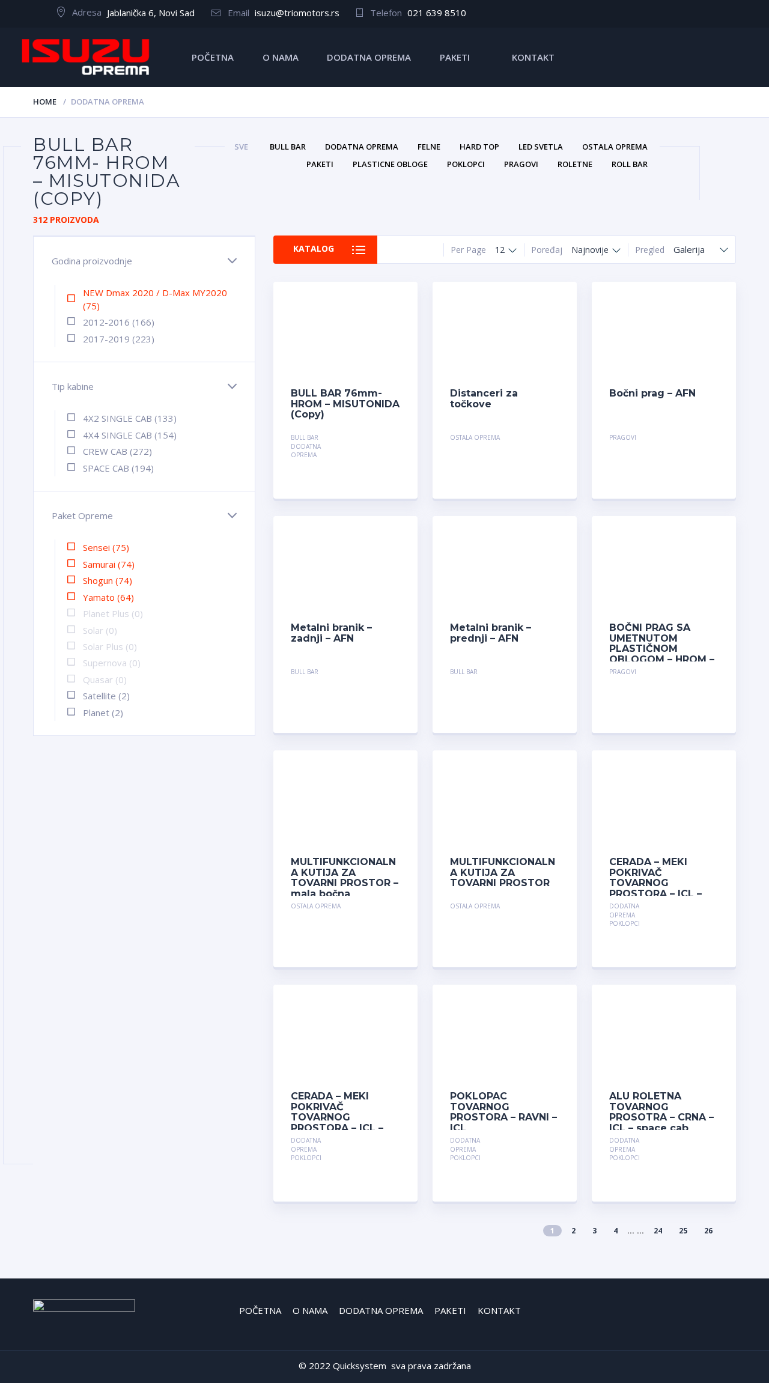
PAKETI (455, 57)
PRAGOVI (622, 437)
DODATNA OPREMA (369, 57)
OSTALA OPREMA (475, 437)
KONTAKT (533, 57)
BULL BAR (304, 437)
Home (44, 101)
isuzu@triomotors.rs (297, 13)
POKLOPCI (624, 923)
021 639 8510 (436, 13)
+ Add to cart (367, 439)
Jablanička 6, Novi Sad (151, 13)
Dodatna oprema (306, 450)
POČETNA (213, 57)
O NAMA (281, 57)
